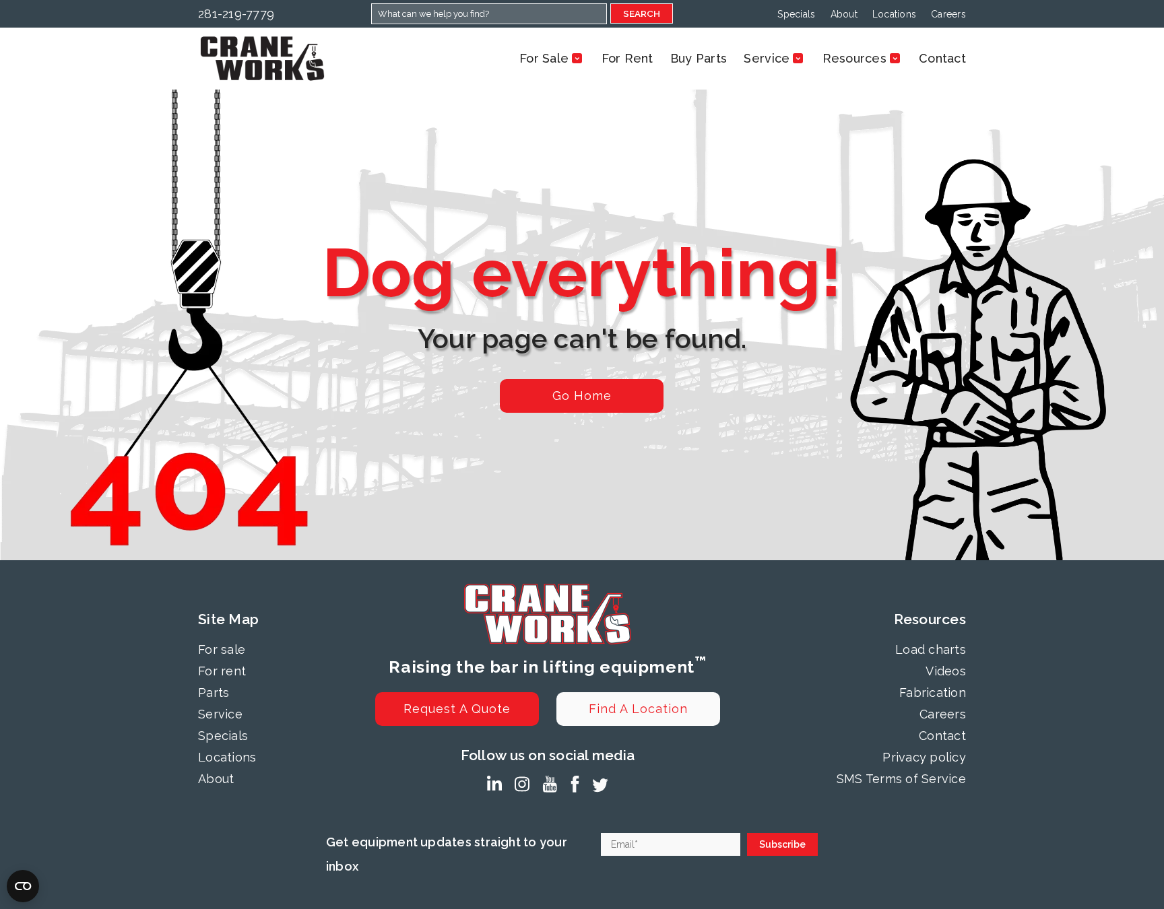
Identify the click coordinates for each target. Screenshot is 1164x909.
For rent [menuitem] (222, 671)
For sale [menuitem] (221, 649)
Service (766, 58)
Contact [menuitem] (942, 736)
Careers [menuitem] (948, 14)
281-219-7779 (236, 14)
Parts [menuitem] (213, 692)
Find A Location (638, 709)
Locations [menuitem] (894, 14)
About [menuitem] (844, 14)
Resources (854, 58)
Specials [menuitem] (796, 14)
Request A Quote (457, 709)
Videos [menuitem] (946, 671)
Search (641, 13)
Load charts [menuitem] (930, 649)
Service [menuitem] (220, 714)
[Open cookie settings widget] (23, 886)
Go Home (582, 396)
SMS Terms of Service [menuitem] (901, 779)
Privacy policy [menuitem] (924, 757)
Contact (942, 58)
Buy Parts (698, 58)
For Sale (544, 58)
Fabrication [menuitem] (932, 692)
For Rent (627, 58)
